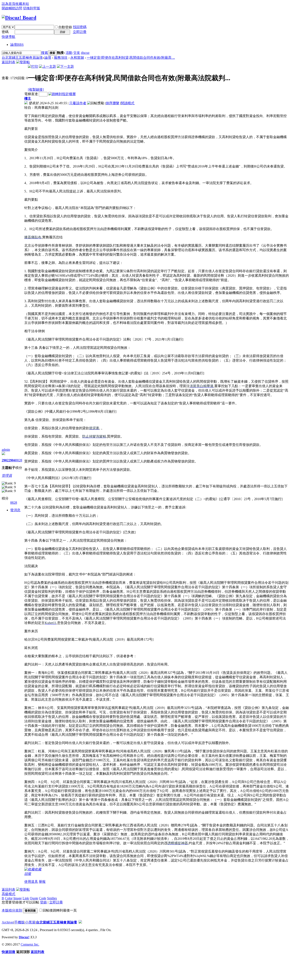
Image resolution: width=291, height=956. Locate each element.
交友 (76, 52)
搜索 (44, 52)
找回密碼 (79, 27)
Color (9, 898)
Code (42, 898)
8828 (18, 460)
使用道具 (31, 881)
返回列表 (8, 62)
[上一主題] (47, 66)
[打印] (33, 66)
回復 (27, 874)
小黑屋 (30, 922)
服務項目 (61, 57)
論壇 (17, 44)
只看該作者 (77, 103)
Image (17, 898)
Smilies (52, 898)
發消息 (15, 510)
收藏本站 (22, 4)
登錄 (43, 902)
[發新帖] (23, 62)
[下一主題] (65, 66)
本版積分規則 (12, 910)
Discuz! (24, 937)
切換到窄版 (31, 8)
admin (6, 449)
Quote (34, 898)
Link (26, 898)
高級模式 (8, 894)
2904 (12, 460)
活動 (69, 52)
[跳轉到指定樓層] (62, 94)
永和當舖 (77, 57)
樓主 (27, 98)
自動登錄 (65, 27)
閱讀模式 (127, 103)
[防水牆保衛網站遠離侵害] (80, 922)
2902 (5, 460)
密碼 (5, 32)
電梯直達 (31, 94)
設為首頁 (8, 4)
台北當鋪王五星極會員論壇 (22, 57)
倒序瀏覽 (112, 103)
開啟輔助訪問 (12, 8)
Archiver (8, 922)
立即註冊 (79, 32)
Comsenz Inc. (30, 944)
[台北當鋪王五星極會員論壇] (19, 17)
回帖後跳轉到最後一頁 (60, 910)
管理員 (7, 475)
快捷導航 (8, 37)
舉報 (42, 881)
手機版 (19, 922)
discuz (85, 52)
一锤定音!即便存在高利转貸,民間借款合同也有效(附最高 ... (131, 57)
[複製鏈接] (36, 89)
